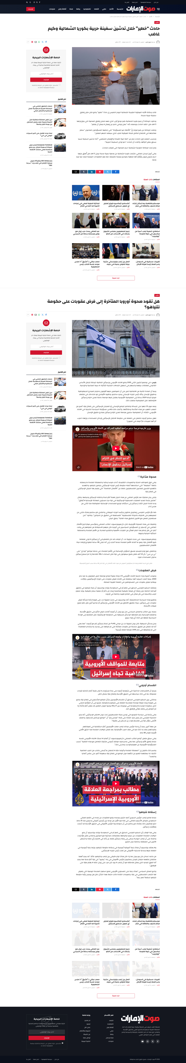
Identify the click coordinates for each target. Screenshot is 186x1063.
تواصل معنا (86, 1037)
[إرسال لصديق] (35, 42)
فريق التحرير (148, 42)
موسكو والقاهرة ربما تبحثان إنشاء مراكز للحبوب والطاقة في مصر (146, 204)
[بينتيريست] (32, 42)
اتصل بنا (127, 2)
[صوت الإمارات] (140, 9)
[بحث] (27, 2)
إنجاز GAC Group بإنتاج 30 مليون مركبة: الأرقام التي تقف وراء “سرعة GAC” (39, 163)
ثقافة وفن (62, 9)
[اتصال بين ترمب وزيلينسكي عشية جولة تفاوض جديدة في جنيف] (116, 251)
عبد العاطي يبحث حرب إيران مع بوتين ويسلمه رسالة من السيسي (86, 232)
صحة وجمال (109, 1037)
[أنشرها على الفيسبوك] (46, 42)
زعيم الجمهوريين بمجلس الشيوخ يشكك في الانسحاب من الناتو (117, 232)
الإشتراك (30, 9)
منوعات (52, 9)
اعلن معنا (135, 2)
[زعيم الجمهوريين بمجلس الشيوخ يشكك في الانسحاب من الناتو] (116, 220)
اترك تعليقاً (115, 278)
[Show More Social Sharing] (28, 42)
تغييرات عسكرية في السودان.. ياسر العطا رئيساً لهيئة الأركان (148, 262)
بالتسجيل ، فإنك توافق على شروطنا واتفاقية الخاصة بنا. (45, 86)
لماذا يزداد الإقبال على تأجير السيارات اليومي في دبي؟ (39, 134)
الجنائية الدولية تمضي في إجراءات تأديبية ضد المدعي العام (86, 204)
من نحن (156, 2)
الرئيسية (120, 9)
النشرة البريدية (85, 1041)
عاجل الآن (87, 1027)
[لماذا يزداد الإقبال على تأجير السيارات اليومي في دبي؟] (60, 136)
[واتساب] (39, 42)
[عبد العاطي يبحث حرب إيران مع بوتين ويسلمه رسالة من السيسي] (85, 220)
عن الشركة (86, 1034)
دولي (104, 9)
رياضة (78, 9)
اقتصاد (96, 9)
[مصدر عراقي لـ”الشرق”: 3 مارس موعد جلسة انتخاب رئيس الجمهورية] (85, 251)
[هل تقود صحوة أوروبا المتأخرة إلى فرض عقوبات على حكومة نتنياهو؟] (116, 348)
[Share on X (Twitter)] (42, 42)
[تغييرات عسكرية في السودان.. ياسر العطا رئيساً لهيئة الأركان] (146, 251)
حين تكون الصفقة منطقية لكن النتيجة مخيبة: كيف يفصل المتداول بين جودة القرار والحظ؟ (39, 122)
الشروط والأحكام (85, 1031)
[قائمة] (158, 9)
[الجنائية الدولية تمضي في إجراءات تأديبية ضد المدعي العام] (85, 192)
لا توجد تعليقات (125, 42)
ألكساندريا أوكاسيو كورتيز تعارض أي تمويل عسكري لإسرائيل (116, 204)
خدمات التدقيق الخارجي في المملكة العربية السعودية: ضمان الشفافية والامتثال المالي (40, 108)
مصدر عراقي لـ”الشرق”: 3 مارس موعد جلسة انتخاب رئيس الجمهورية (86, 264)
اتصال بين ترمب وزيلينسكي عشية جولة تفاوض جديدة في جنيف (116, 262)
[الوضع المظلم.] (30, 2)
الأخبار (111, 9)
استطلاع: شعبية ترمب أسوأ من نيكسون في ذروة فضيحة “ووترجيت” (147, 233)
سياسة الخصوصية (146, 2)
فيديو (88, 1024)
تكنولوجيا (87, 9)
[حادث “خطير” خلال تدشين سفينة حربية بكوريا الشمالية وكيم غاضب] (116, 76)
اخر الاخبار (87, 1020)
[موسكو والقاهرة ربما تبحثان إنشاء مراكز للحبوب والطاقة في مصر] (146, 192)
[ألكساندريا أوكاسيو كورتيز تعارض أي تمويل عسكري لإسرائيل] (116, 192)
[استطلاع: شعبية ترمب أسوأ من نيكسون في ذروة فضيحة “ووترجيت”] (146, 220)
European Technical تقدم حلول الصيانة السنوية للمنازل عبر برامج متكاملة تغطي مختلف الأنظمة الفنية (40, 148)
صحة (71, 9)
